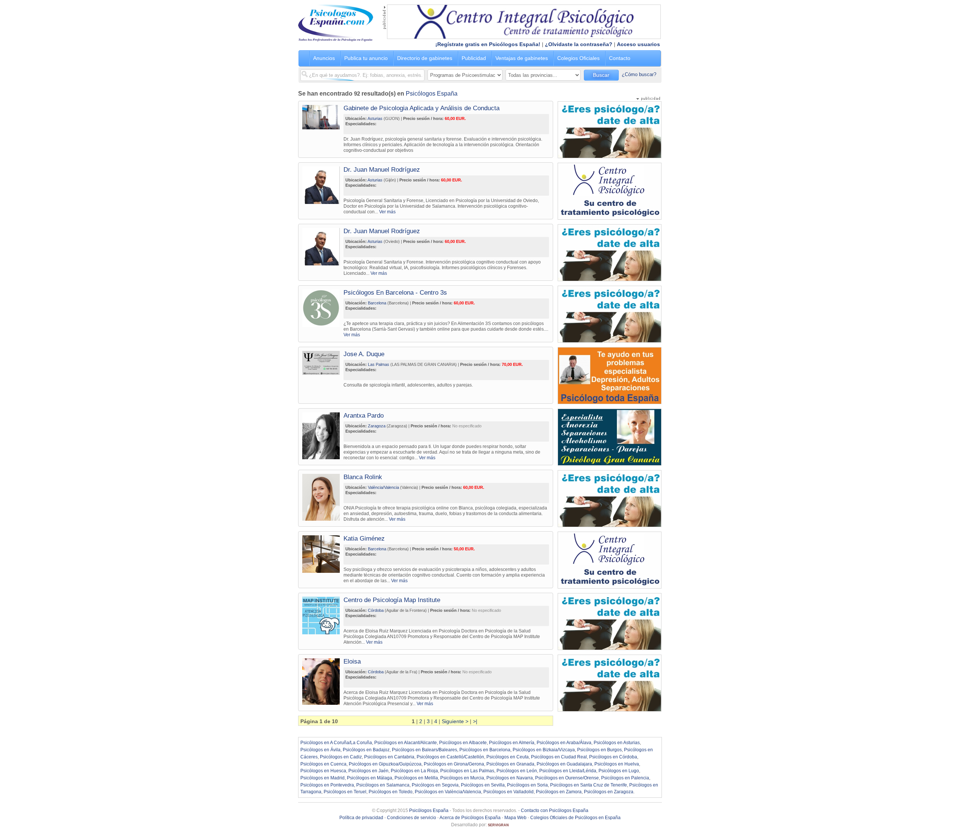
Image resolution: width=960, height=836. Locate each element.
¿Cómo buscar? (639, 74)
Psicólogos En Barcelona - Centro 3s (395, 292)
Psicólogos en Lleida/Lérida (567, 771)
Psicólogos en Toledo (390, 792)
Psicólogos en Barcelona (484, 750)
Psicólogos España (432, 93)
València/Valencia (383, 487)
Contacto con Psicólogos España (554, 810)
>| (475, 721)
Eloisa (352, 661)
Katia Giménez (364, 538)
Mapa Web (515, 817)
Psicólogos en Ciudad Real (559, 757)
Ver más (387, 211)
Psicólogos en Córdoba (613, 757)
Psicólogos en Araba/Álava (564, 742)
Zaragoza (377, 426)
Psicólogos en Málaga (369, 778)
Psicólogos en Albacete (463, 742)
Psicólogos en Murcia (462, 778)
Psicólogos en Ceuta (507, 757)
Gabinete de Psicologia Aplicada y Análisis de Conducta (422, 108)
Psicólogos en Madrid (322, 778)
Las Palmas (378, 364)
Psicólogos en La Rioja (414, 771)
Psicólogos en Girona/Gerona (454, 764)
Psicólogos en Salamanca (383, 785)
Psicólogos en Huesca (323, 771)
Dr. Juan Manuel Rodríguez (382, 169)
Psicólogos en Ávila (320, 750)
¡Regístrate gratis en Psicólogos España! (487, 44)
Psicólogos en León (516, 771)
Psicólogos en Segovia (435, 785)
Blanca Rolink (363, 477)
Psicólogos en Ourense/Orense (567, 778)
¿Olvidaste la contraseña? (578, 44)
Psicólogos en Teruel (345, 792)
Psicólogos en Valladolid (508, 792)
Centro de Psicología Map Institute (392, 600)
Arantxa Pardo (364, 415)
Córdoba (376, 610)
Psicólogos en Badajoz (366, 750)
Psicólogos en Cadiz (341, 757)
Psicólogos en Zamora (559, 792)
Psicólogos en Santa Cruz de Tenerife (588, 785)
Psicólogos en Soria (527, 785)
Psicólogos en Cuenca (323, 764)
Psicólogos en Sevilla (483, 785)
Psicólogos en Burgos (599, 750)
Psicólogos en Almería (511, 742)
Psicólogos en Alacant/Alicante (405, 742)
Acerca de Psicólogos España (470, 817)
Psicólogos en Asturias (617, 742)
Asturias (375, 118)
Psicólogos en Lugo (618, 771)
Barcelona (377, 303)
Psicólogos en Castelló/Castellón (450, 757)
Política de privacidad (361, 817)
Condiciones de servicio (411, 817)
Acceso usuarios (638, 44)
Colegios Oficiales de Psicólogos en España (575, 817)
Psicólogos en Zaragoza (608, 792)
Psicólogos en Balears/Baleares (424, 750)
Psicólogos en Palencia (625, 778)
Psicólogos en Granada (510, 764)
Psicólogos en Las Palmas (467, 771)
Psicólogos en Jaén (368, 771)
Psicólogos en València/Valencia (448, 792)
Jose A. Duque (364, 354)
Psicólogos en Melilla (416, 778)
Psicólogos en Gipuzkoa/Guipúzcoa (385, 764)
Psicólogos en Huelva (616, 764)
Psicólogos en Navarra (509, 778)
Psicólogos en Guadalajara (564, 764)
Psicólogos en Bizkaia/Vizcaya (544, 750)
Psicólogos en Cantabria (389, 757)
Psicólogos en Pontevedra (327, 785)
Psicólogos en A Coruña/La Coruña (336, 742)
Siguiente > (455, 721)
